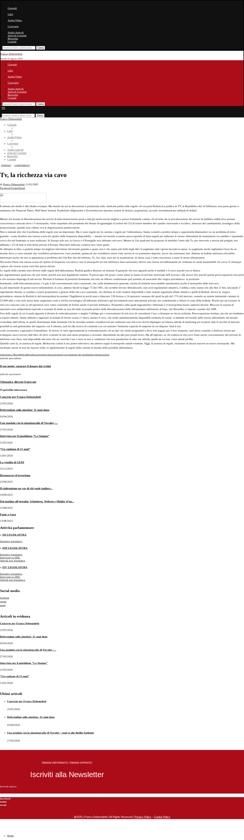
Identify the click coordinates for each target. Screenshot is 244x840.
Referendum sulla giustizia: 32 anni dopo (24, 410)
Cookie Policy (162, 816)
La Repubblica (18, 354)
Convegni (13, 26)
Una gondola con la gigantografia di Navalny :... (29, 423)
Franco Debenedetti (14, 184)
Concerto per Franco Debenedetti (20, 396)
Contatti (12, 41)
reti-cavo (64, 354)
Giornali (12, 8)
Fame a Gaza (8, 514)
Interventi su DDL (10, 557)
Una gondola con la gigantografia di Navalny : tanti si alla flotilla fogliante (50, 732)
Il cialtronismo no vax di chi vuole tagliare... (26, 488)
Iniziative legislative (11, 541)
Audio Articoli (16, 32)
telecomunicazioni (99, 354)
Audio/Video (15, 20)
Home (10, 835)
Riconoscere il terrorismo (15, 475)
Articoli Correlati (17, 35)
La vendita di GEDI (12, 462)
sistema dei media (79, 354)
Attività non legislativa (12, 560)
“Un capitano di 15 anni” (15, 449)
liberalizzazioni (34, 354)
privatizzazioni (51, 354)
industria (5, 354)
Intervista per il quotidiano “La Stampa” (24, 436)
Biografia (13, 38)
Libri (10, 14)
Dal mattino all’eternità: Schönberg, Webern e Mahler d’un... (37, 501)
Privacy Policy (143, 816)
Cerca (41, 47)
